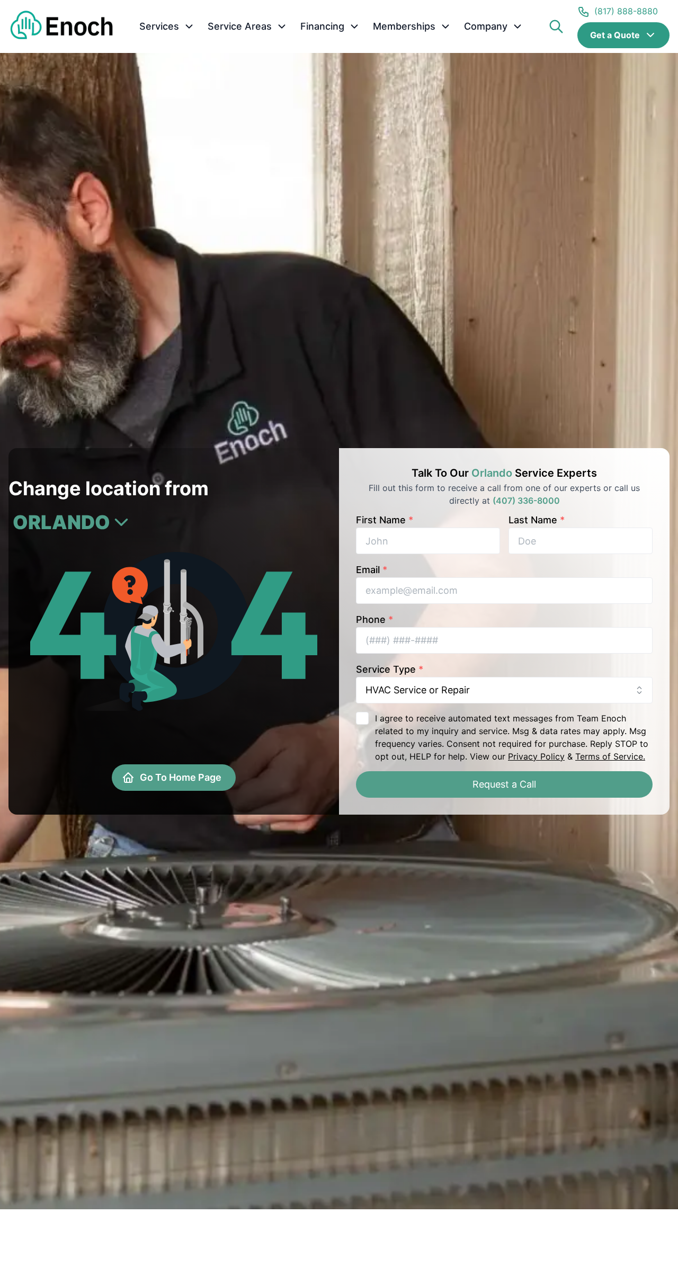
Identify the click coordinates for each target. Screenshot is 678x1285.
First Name (384, 519)
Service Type (389, 669)
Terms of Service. (610, 756)
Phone (374, 619)
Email (371, 569)
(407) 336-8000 (526, 500)
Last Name (536, 519)
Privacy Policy (536, 756)
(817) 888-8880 (626, 11)
